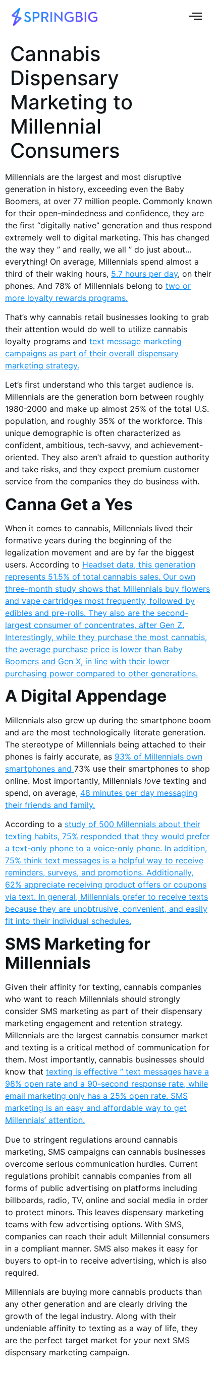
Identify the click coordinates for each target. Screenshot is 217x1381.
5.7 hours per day (144, 274)
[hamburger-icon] (195, 17)
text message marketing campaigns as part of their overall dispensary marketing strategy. (93, 353)
